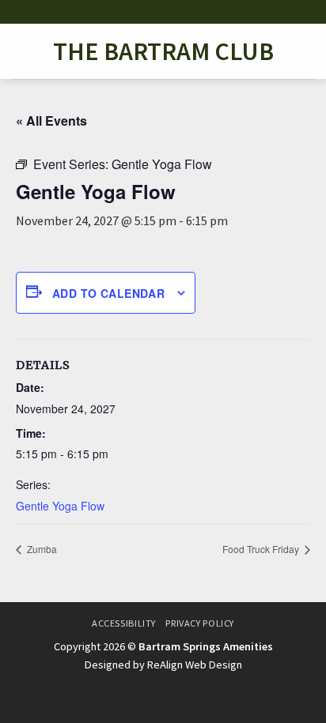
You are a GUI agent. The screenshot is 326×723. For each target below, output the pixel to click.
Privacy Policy (199, 623)
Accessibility (124, 623)
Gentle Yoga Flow (60, 506)
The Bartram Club (163, 51)
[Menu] (21, 51)
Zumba (41, 548)
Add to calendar (108, 293)
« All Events (51, 120)
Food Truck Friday (261, 548)
